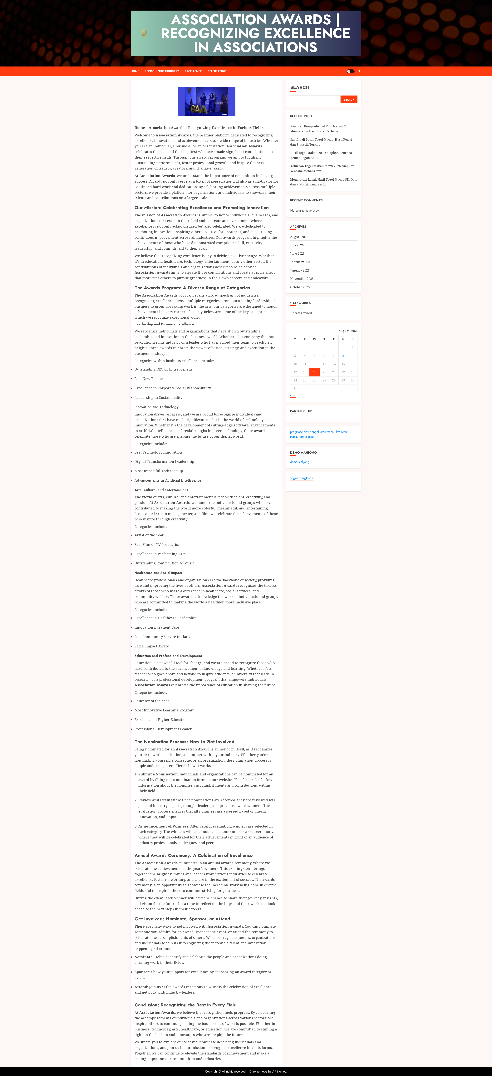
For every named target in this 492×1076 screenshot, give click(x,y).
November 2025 (302, 279)
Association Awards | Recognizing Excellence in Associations (256, 33)
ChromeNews (258, 1071)
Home (135, 71)
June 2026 (297, 254)
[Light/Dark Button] (351, 71)
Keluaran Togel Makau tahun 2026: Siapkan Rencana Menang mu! (322, 168)
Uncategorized (301, 313)
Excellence (193, 71)
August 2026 (299, 237)
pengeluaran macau (322, 432)
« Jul (293, 395)
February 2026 (301, 262)
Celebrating (217, 71)
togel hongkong (301, 478)
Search (299, 87)
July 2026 (297, 245)
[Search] (359, 71)
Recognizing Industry (162, 71)
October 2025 (300, 287)
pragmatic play (299, 432)
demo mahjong (299, 462)
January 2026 (300, 270)
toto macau (306, 437)
